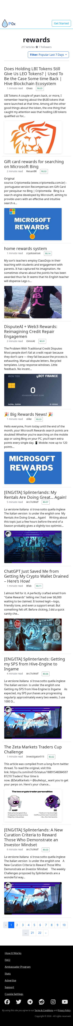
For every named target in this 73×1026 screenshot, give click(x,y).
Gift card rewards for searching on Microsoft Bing (34, 164)
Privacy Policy (64, 1010)
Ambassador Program (18, 966)
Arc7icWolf (32, 502)
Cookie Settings (14, 993)
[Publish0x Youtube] (65, 1002)
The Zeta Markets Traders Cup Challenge (33, 749)
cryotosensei (33, 253)
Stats (8, 973)
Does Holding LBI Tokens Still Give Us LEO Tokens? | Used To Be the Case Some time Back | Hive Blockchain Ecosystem (33, 76)
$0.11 (38, 585)
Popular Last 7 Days (47, 55)
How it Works (13, 953)
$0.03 (38, 419)
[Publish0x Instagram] (54, 1002)
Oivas (29, 88)
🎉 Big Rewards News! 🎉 (28, 414)
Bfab (29, 585)
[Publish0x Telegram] (30, 1002)
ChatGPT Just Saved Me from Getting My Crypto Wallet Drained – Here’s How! (36, 576)
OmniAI (31, 341)
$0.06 (45, 673)
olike (29, 419)
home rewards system (25, 248)
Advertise (10, 980)
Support (9, 987)
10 (64, 925)
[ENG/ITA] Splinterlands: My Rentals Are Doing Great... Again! (35, 494)
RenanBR (31, 171)
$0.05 (39, 88)
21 (32, 933)
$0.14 (47, 253)
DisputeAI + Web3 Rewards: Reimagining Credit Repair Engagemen (30, 331)
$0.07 (45, 502)
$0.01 (42, 341)
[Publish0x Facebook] (8, 1002)
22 (39, 933)
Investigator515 (35, 756)
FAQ (7, 959)
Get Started (61, 23)
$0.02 (44, 171)
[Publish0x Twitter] (19, 1002)
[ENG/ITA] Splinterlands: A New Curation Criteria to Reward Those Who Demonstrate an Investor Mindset (33, 837)
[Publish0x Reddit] (42, 1002)
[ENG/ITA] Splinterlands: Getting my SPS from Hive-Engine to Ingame (34, 664)
